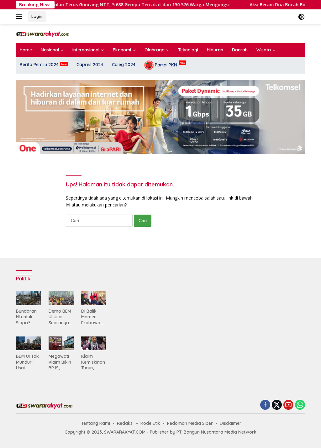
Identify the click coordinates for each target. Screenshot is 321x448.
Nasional (50, 50)
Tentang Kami (95, 423)
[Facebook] (265, 405)
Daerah (240, 50)
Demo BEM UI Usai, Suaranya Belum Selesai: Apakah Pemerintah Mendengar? (60, 317)
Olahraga (155, 50)
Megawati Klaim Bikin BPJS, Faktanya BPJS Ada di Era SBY (61, 362)
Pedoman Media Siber (190, 423)
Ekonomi (122, 50)
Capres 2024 (89, 64)
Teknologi (188, 50)
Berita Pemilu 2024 (39, 64)
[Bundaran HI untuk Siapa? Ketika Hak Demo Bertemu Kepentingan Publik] (28, 298)
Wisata (263, 50)
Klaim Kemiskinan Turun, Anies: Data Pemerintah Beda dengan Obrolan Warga (93, 362)
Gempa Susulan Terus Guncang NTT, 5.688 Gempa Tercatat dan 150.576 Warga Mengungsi (119, 5)
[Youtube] (288, 405)
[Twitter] (277, 405)
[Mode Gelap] (301, 17)
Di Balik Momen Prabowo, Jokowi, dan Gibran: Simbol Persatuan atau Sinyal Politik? (93, 317)
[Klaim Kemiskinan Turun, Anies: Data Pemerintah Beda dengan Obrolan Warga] (93, 343)
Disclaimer (230, 423)
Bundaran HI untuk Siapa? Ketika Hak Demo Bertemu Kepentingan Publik (28, 317)
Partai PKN (165, 64)
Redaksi (125, 423)
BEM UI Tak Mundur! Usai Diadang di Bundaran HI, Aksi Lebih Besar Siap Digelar (28, 362)
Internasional (85, 50)
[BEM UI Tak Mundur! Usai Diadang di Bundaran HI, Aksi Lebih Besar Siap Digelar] (28, 343)
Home (26, 50)
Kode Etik (150, 423)
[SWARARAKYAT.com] (42, 33)
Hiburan (215, 50)
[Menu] (20, 16)
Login (36, 16)
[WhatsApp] (300, 405)
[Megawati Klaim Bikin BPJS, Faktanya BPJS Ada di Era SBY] (61, 343)
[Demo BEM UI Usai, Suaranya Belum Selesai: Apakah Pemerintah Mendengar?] (61, 298)
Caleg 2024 (123, 64)
